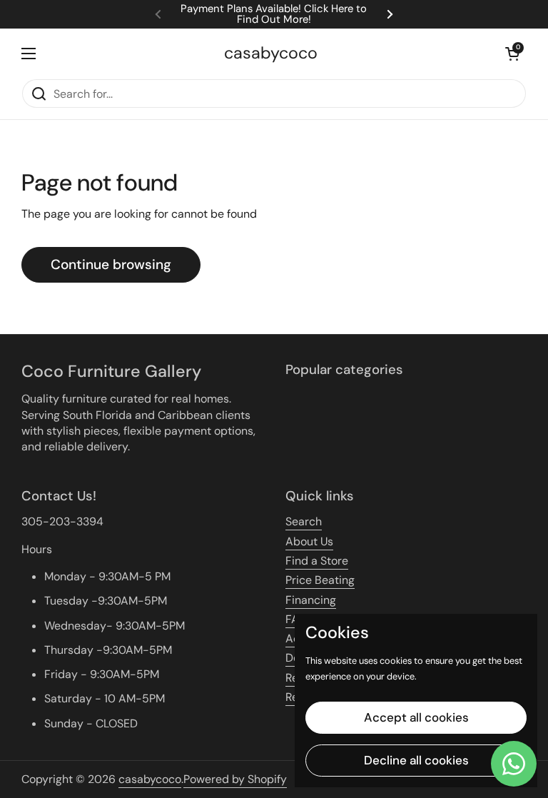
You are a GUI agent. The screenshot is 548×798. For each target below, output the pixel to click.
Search (303, 521)
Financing (310, 599)
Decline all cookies (416, 760)
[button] (512, 53)
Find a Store (316, 560)
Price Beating (320, 579)
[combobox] (274, 93)
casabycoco (271, 53)
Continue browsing (111, 264)
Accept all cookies (416, 717)
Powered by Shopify (235, 779)
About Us (309, 541)
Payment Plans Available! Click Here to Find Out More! (274, 14)
